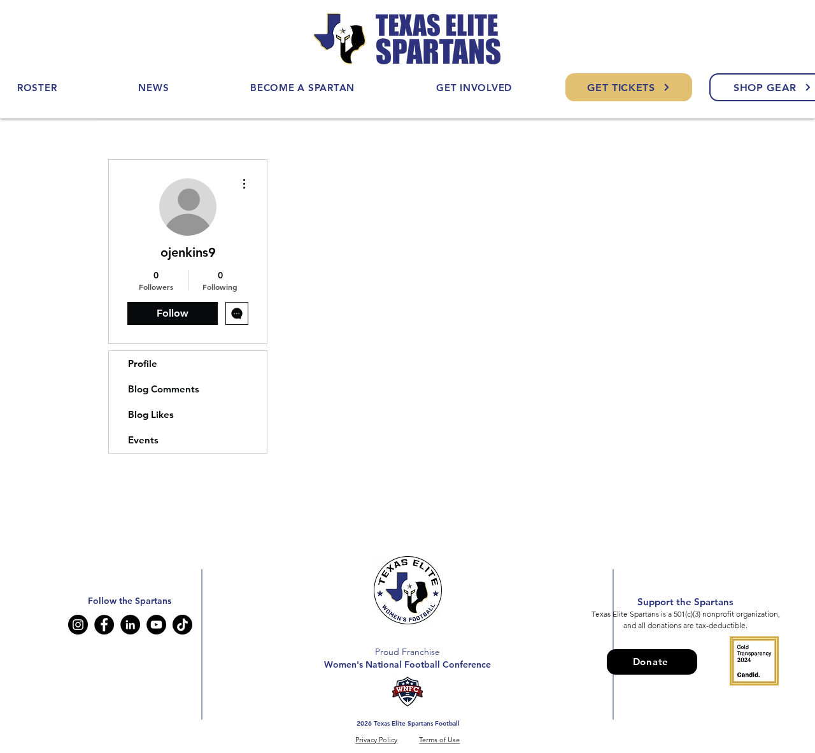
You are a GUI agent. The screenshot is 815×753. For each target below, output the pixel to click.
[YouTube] (156, 625)
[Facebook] (104, 625)
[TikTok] (182, 625)
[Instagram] (78, 625)
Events (143, 440)
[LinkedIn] (130, 625)
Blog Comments (163, 389)
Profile (142, 363)
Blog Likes (151, 414)
